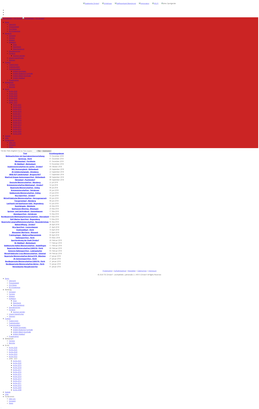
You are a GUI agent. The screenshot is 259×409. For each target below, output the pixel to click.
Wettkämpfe (9, 82)
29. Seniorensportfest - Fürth (25, 259)
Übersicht (12, 24)
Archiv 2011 (17, 127)
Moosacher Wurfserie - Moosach (25, 232)
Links (6, 138)
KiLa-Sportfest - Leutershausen (25, 227)
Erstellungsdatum (56, 153)
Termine (12, 38)
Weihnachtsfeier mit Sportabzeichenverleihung (25, 156)
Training (8, 62)
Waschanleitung (18, 49)
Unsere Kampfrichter (16, 58)
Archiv (7, 89)
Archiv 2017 (17, 113)
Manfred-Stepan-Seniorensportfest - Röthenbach (25, 177)
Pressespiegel (14, 27)
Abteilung (8, 33)
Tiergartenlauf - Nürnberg (25, 201)
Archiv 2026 (13, 91)
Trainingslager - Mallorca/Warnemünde (25, 235)
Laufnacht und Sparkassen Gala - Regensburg (25, 203)
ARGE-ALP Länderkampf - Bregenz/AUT (25, 174)
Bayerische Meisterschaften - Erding (25, 188)
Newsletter (132, 271)
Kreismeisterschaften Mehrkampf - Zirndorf (25, 185)
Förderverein (9, 140)
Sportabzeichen (14, 51)
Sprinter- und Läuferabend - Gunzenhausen (25, 211)
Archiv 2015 (17, 118)
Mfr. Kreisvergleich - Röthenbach (25, 169)
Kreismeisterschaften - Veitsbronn (25, 190)
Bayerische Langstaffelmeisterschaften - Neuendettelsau (25, 222)
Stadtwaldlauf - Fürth (25, 230)
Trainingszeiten (14, 67)
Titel (25, 153)
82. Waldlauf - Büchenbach (25, 243)
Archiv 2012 (17, 125)
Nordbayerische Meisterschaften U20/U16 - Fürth (25, 261)
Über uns (12, 142)
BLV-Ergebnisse (14, 31)
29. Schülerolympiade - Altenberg (25, 172)
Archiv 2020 (17, 107)
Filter (39, 151)
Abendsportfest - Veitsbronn (25, 214)
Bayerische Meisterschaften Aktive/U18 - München (25, 256)
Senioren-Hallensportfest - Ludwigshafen (25, 251)
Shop (15, 44)
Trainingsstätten (14, 69)
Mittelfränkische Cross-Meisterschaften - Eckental (25, 253)
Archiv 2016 (17, 116)
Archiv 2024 (13, 96)
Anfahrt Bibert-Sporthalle (22, 76)
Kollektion (12, 42)
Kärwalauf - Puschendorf (25, 180)
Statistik (7, 136)
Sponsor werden (19, 56)
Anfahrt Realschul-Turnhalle (23, 73)
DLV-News (13, 29)
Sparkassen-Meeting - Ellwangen (25, 209)
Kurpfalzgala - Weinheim (25, 206)
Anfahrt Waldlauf (19, 78)
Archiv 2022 (13, 100)
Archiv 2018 (17, 111)
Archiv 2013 (17, 122)
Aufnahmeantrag (120, 271)
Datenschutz (142, 271)
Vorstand (12, 36)
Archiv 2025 (13, 93)
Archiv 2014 (17, 120)
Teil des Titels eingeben (9, 151)
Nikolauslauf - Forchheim (25, 161)
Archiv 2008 (17, 134)
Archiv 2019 (17, 109)
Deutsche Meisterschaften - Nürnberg (25, 182)
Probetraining (14, 80)
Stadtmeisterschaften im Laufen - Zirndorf (25, 167)
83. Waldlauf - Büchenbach (25, 164)
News (7, 22)
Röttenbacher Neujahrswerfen (25, 267)
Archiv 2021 (17, 105)
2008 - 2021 (13, 102)
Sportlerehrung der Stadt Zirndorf (25, 240)
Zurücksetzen (47, 151)
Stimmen (12, 60)
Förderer (12, 53)
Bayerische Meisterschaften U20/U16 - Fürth (25, 248)
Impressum (152, 271)
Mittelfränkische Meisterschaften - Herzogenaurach (25, 198)
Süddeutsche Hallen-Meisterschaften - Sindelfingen (25, 245)
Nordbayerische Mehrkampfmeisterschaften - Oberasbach (25, 217)
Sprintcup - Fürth (25, 159)
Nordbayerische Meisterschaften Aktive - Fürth (25, 264)
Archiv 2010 (17, 129)
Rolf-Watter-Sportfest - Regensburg (25, 219)
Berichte (12, 87)
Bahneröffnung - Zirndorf (25, 224)
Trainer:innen (13, 64)
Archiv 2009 (17, 131)
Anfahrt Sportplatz (19, 71)
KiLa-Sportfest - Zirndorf (25, 195)
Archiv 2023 (13, 98)
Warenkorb (17, 47)
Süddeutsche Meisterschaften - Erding (25, 193)
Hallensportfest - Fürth (25, 238)
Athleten (12, 40)
